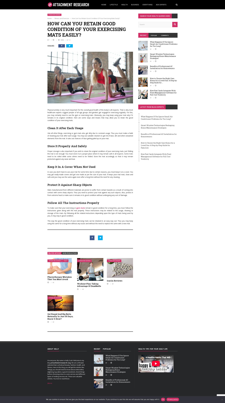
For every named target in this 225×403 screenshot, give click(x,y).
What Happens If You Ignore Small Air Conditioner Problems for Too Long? (163, 44)
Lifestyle (114, 5)
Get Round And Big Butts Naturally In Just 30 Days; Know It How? (60, 316)
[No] (222, 399)
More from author (70, 253)
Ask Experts (161, 5)
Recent (143, 35)
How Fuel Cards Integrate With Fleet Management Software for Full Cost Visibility (163, 92)
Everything (147, 5)
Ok (163, 399)
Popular (154, 35)
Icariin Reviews (114, 280)
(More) (49, 383)
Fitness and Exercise (54, 15)
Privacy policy (173, 399)
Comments (165, 35)
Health (124, 5)
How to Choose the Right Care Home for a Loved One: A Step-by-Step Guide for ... (163, 80)
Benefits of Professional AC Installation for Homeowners (162, 67)
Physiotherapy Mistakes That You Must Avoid (59, 278)
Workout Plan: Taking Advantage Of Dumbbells (89, 285)
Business (135, 5)
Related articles (54, 253)
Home (103, 5)
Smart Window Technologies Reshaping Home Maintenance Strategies (163, 56)
